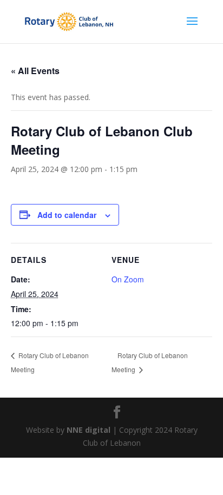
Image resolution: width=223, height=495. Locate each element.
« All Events (35, 70)
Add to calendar (66, 214)
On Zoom (128, 279)
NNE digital (88, 430)
